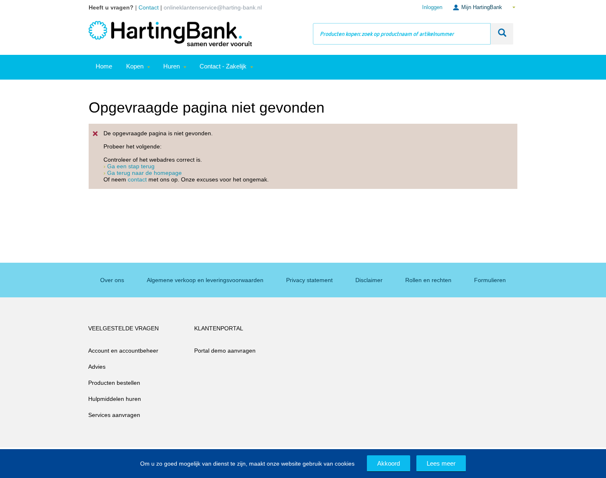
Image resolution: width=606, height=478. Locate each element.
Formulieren (490, 280)
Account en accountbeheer (123, 350)
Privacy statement (309, 280)
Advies (97, 366)
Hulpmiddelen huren (114, 399)
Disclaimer (369, 280)
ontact (151, 7)
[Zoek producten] (502, 34)
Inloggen (432, 7)
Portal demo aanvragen (225, 350)
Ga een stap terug (131, 166)
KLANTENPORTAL (218, 328)
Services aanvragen (114, 415)
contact (137, 179)
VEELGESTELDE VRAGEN (123, 328)
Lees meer (441, 463)
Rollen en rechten (428, 280)
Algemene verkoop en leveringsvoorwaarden (205, 280)
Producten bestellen (114, 382)
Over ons (112, 280)
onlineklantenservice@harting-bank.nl (213, 7)
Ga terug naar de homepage (144, 173)
